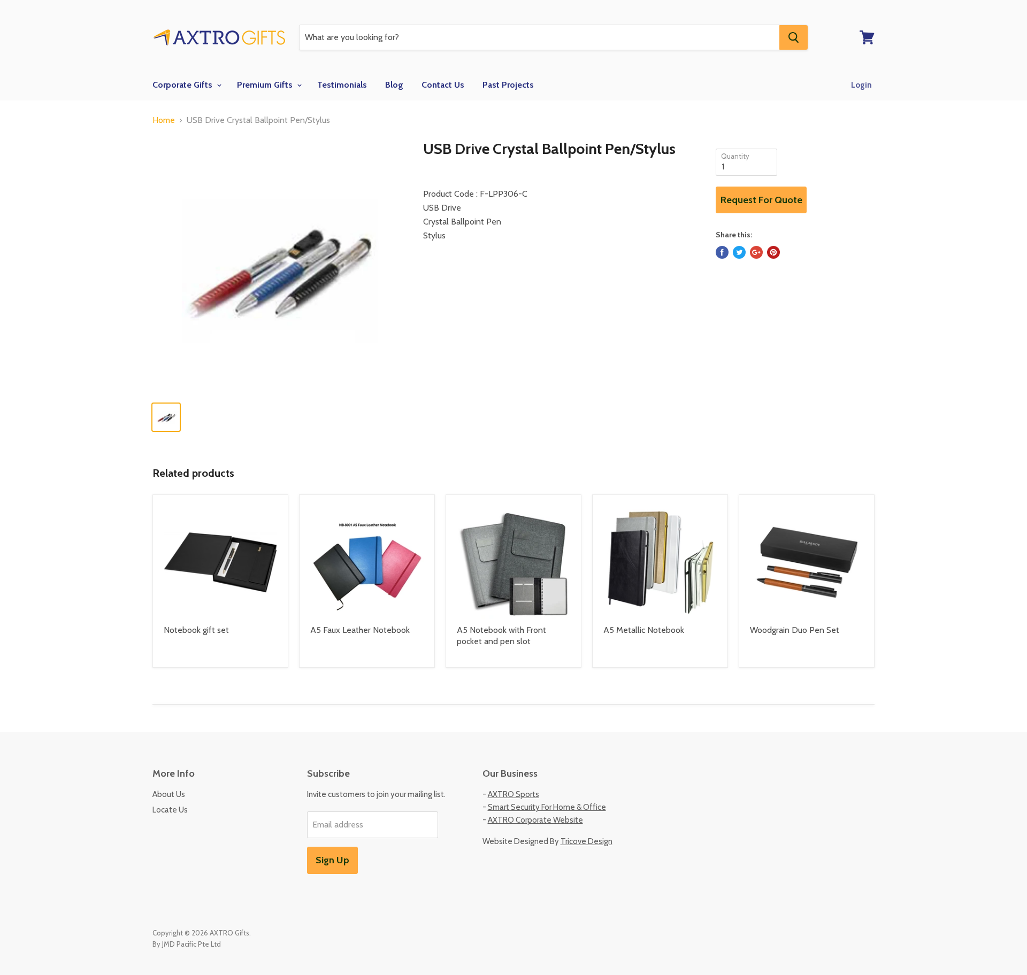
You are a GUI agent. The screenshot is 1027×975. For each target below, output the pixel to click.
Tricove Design (586, 841)
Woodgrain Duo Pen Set (794, 630)
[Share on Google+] (756, 252)
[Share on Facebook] (722, 252)
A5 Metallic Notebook (643, 630)
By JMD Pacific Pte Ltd (186, 944)
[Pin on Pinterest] (773, 252)
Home (163, 120)
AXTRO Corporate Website (535, 820)
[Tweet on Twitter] (739, 252)
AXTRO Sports (513, 794)
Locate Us (170, 810)
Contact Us (442, 85)
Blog (394, 85)
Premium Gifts (266, 85)
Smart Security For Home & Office (547, 807)
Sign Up (332, 860)
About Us (168, 794)
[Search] (793, 37)
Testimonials (342, 85)
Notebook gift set (196, 630)
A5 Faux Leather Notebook (360, 630)
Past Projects (508, 85)
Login (861, 85)
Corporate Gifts (183, 85)
